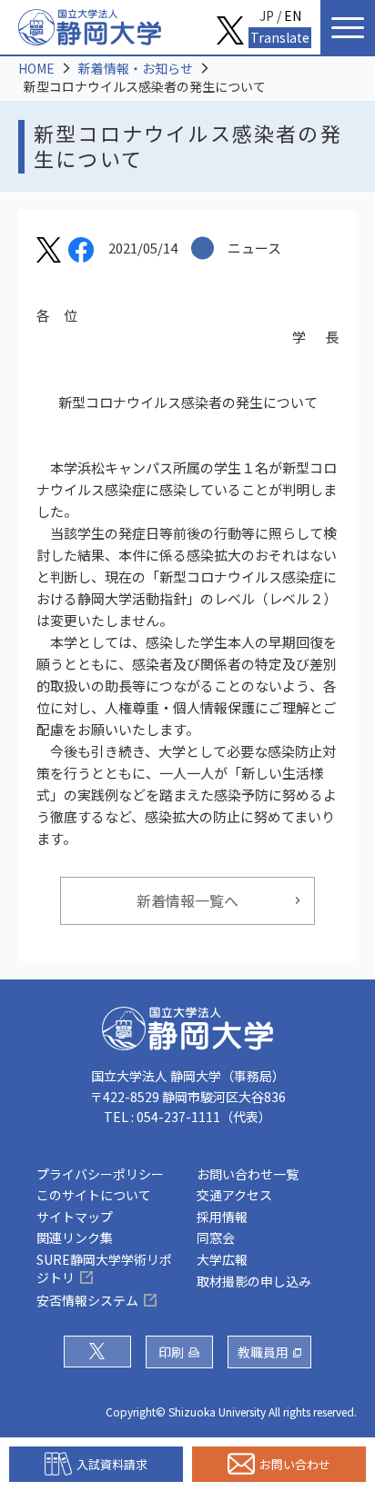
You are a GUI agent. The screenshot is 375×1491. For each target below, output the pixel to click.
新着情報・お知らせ (135, 68)
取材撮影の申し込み (254, 1281)
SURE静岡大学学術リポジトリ (104, 1268)
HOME (36, 68)
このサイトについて (93, 1195)
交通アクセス (234, 1195)
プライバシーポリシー (100, 1174)
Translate (279, 37)
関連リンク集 (74, 1237)
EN (292, 15)
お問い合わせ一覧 (248, 1174)
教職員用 (263, 1352)
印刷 (171, 1352)
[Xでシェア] (48, 252)
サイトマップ (74, 1217)
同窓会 (216, 1237)
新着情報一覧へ (187, 900)
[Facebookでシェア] (81, 252)
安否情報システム (87, 1300)
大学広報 (222, 1259)
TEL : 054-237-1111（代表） (187, 1117)
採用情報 (222, 1217)
